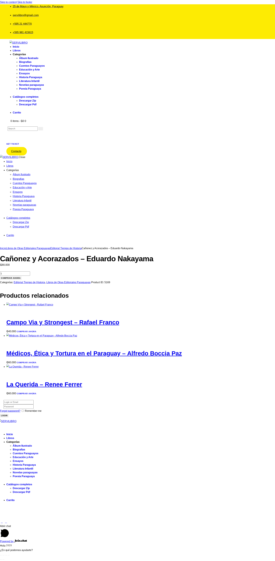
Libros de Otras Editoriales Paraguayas (28, 248)
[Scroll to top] (2, 521)
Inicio (3, 248)
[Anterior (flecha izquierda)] (1, 559)
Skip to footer (24, 2)
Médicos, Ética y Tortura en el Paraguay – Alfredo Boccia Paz (94, 353)
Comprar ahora (11, 278)
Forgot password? (10, 411)
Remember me (33, 411)
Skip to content (8, 2)
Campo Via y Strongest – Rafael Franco (62, 322)
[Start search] (40, 128)
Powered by (7, 541)
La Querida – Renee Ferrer (44, 384)
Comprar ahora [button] (26, 331)
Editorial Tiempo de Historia (66, 248)
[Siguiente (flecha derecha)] (3, 559)
